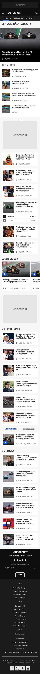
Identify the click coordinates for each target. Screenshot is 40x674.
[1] (14, 560)
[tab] (11, 429)
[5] (25, 560)
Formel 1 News (20, 616)
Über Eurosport (20, 634)
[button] (3, 13)
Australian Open (20, 609)
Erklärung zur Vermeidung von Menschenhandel (20, 652)
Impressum (20, 649)
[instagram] (28, 668)
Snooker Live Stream (20, 613)
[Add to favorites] (30, 24)
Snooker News (20, 598)
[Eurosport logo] (14, 13)
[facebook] (12, 668)
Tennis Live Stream (20, 626)
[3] (20, 560)
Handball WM (20, 606)
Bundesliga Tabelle (20, 591)
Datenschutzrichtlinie (20, 645)
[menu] (36, 13)
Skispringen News (20, 594)
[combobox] (20, 567)
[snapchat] (22, 668)
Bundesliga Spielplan (20, 588)
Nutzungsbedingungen (20, 642)
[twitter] (17, 668)
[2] (17, 560)
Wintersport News (20, 619)
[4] (22, 560)
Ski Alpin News (20, 622)
